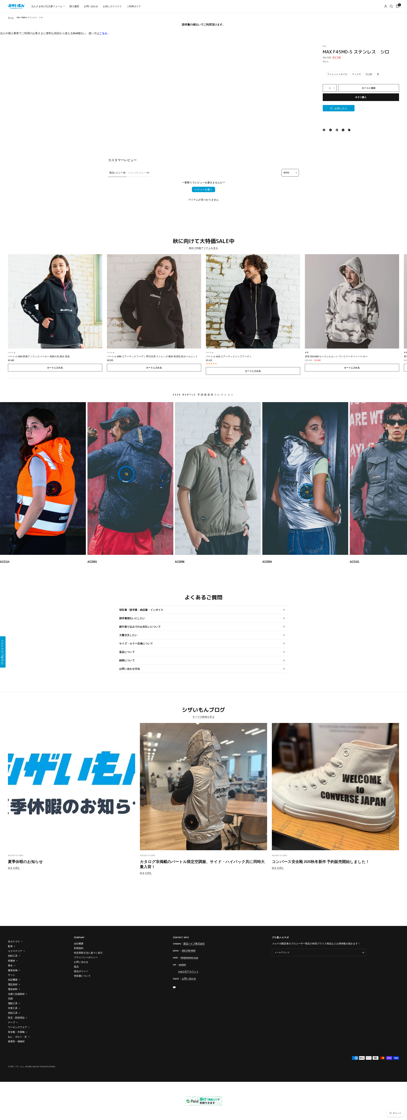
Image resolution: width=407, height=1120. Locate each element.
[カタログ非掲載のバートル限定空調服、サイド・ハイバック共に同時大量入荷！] (203, 786)
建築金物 (12, 970)
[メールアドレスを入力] (363, 952)
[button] (339, 108)
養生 (10, 965)
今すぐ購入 (360, 97)
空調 (10, 998)
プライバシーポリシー (86, 957)
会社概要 (78, 943)
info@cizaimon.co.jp (189, 957)
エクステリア (15, 951)
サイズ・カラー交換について (136, 643)
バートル (12, 352)
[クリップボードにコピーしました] (350, 130)
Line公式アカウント (188, 971)
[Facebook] (325, 130)
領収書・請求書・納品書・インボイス (141, 609)
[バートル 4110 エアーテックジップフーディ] (253, 301)
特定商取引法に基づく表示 (88, 952)
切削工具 (12, 955)
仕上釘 (369, 74)
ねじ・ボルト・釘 (17, 1036)
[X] (331, 130)
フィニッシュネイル (337, 74)
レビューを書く (203, 189)
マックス (356, 74)
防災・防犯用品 (16, 1017)
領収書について (82, 975)
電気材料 (12, 989)
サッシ (11, 975)
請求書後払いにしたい (132, 618)
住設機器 (12, 979)
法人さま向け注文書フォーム (46, 6)
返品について (127, 652)
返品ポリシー (81, 971)
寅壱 (307, 352)
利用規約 (78, 948)
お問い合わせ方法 (129, 668)
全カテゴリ (14, 941)
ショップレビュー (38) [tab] (138, 172)
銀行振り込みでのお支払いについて (140, 626)
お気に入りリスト (112, 6)
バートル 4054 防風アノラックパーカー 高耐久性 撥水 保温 (39, 356)
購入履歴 (74, 6)
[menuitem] (48, 6)
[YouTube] (176, 987)
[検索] (391, 6)
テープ (11, 1022)
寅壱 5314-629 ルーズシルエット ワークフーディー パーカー (336, 356)
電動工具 (12, 1003)
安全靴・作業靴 (16, 1032)
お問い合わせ (91, 6)
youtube (182, 964)
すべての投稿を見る (203, 716)
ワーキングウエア (17, 1027)
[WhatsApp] (344, 130)
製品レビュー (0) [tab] (117, 172)
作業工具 (12, 1008)
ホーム (11, 17)
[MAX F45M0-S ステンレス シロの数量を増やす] (334, 88)
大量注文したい (128, 635)
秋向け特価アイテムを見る (203, 248)
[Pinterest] (338, 130)
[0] (396, 6)
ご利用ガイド (134, 6)
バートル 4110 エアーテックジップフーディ (229, 356)
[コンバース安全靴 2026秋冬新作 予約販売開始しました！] (335, 786)
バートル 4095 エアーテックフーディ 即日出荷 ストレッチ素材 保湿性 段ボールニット (152, 356)
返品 (76, 966)
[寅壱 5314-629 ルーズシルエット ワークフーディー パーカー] (352, 301)
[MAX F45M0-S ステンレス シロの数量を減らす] (325, 88)
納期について (127, 660)
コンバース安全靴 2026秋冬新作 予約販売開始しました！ (320, 861)
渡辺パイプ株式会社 (194, 943)
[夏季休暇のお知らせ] (71, 786)
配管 (10, 946)
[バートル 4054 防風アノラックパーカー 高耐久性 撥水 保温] (55, 301)
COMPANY (79, 937)
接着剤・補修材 (16, 1041)
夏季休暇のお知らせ (25, 861)
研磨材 (11, 960)
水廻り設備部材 (16, 994)
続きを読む (14, 868)
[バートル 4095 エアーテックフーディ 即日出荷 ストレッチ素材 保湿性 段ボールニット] (154, 301)
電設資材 (12, 984)
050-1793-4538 (188, 950)
